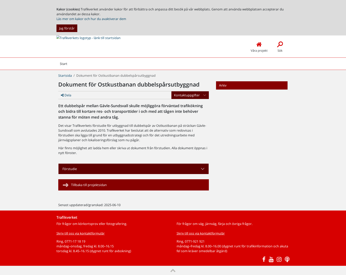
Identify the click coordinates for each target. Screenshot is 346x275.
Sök (280, 50)
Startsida (65, 75)
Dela (67, 95)
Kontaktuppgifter (187, 95)
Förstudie (69, 169)
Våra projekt (259, 50)
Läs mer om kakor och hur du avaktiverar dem (91, 19)
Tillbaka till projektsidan (89, 185)
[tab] (133, 168)
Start (63, 64)
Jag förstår (67, 28)
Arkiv (222, 85)
